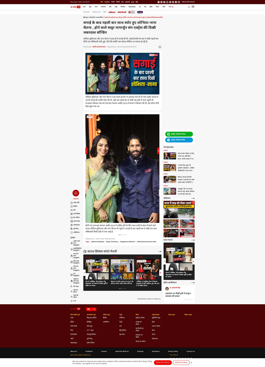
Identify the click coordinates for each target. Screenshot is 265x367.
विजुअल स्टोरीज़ (91, 318)
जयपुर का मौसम (139, 323)
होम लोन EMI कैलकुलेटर (76, 268)
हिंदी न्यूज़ (85, 17)
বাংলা (122, 2)
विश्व (71, 330)
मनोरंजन (103, 7)
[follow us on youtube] (167, 2)
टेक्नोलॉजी (73, 334)
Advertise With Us (122, 351)
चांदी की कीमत (75, 296)
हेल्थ (153, 330)
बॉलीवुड (89, 322)
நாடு (132, 2)
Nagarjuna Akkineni (127, 242)
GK (140, 7)
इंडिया (72, 322)
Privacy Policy (173, 351)
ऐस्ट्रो (116, 7)
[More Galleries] (159, 251)
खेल (110, 7)
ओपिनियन (76, 232)
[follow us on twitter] (158, 2)
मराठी (112, 2)
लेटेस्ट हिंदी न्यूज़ (75, 315)
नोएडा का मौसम (140, 341)
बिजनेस (123, 7)
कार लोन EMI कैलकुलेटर (76, 256)
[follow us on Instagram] (170, 2)
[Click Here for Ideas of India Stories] (131, 12)
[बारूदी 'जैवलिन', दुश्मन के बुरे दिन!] (187, 233)
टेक (145, 7)
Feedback (89, 351)
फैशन (153, 334)
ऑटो (163, 7)
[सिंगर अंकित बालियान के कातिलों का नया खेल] (171, 233)
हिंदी (102, 2)
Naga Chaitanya (112, 242)
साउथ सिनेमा (99, 17)
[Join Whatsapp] (179, 2)
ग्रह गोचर (122, 334)
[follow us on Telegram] (176, 2)
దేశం (137, 2)
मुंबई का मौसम (140, 318)
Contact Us (191, 351)
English (107, 2)
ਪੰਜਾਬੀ (118, 2)
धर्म (120, 326)
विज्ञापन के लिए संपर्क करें (188, 2)
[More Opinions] (193, 282)
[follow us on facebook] (161, 2)
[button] (76, 195)
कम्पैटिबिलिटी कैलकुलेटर (77, 250)
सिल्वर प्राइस (188, 315)
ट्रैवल (153, 322)
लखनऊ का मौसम (139, 336)
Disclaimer (156, 351)
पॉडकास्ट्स (76, 225)
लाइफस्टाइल (132, 7)
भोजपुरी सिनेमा (91, 334)
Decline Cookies (181, 363)
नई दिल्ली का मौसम (140, 329)
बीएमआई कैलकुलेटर (76, 262)
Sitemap (140, 351)
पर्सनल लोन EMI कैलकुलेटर (76, 243)
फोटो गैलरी (76, 221)
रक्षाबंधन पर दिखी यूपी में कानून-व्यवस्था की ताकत (178, 295)
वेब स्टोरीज (76, 218)
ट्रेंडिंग (151, 7)
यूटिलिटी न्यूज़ (156, 318)
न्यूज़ (90, 7)
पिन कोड (76, 287)
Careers (104, 351)
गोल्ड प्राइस (171, 315)
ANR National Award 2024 (146, 242)
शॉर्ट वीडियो (76, 214)
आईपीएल (106, 322)
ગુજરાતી (127, 2)
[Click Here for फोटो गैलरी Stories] (122, 12)
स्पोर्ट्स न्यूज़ (106, 315)
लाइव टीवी (76, 203)
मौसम (104, 12)
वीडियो (75, 206)
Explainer (86, 12)
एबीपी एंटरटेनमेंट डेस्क (99, 47)
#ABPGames (96, 12)
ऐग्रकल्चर (155, 339)
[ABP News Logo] (75, 7)
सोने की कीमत (75, 291)
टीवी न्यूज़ (90, 326)
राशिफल (122, 318)
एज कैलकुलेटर (76, 275)
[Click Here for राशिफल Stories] (112, 12)
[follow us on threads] (164, 2)
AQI (74, 301)
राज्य (96, 7)
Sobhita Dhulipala (97, 242)
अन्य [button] (170, 7)
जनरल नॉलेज (156, 326)
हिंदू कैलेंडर (122, 330)
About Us (73, 351)
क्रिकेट (105, 318)
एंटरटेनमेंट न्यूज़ (91, 315)
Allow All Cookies (163, 363)
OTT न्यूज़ (90, 330)
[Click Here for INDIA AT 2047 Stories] (140, 12)
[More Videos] (193, 198)
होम (84, 7)
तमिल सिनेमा (91, 343)
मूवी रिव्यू (75, 229)
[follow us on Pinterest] (173, 2)
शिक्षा (157, 7)
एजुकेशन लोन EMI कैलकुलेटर (76, 281)
